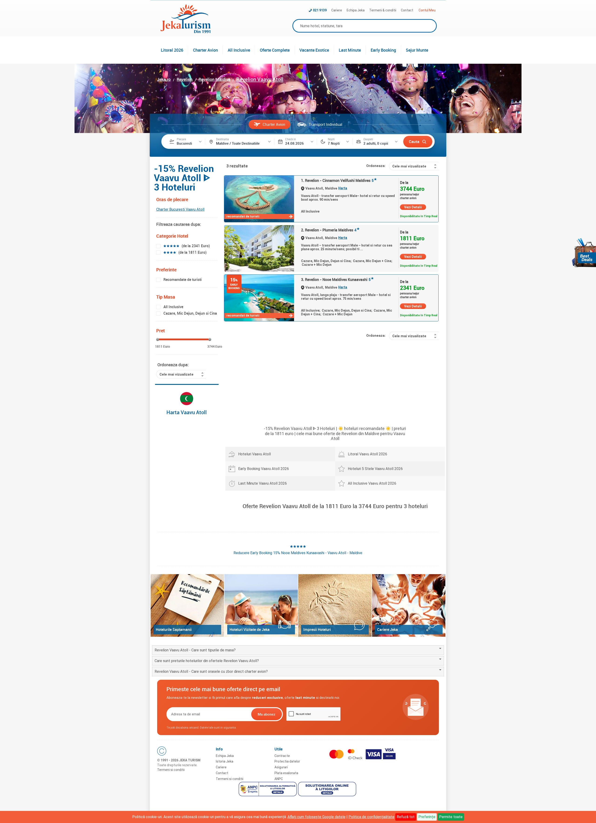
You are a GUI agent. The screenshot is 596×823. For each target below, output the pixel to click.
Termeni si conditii (171, 770)
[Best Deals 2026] (584, 252)
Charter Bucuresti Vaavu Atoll (180, 209)
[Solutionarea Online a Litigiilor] (327, 790)
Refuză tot (406, 817)
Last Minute (350, 50)
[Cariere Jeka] (408, 605)
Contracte (282, 756)
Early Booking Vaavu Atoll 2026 (263, 468)
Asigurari (281, 767)
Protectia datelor (287, 761)
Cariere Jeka (387, 629)
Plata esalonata (286, 773)
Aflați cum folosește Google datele (316, 817)
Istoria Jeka (224, 761)
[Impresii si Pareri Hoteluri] (335, 605)
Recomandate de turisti (182, 279)
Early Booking (383, 50)
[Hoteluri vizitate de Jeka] (261, 605)
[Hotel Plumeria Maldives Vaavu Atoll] (259, 248)
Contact (407, 10)
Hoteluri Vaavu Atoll (254, 454)
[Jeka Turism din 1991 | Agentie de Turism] (185, 32)
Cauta (414, 141)
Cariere (336, 10)
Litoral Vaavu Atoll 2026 (367, 454)
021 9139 (320, 10)
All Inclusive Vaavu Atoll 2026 (372, 483)
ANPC (278, 779)
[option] (298, 550)
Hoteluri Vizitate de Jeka (250, 629)
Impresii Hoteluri (317, 629)
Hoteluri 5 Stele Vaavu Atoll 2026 (375, 468)
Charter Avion (205, 50)
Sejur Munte (417, 50)
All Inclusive (239, 50)
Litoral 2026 (172, 50)
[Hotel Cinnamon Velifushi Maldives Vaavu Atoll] (259, 199)
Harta (342, 188)
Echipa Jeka (356, 10)
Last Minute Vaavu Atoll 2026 (262, 483)
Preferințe (426, 817)
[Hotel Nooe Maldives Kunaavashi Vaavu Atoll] (259, 298)
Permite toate (451, 817)
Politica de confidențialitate (371, 817)
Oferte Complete (275, 50)
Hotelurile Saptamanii (174, 629)
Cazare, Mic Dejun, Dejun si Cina (190, 313)
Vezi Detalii (413, 207)
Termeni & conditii (382, 10)
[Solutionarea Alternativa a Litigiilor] (268, 790)
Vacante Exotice (314, 50)
